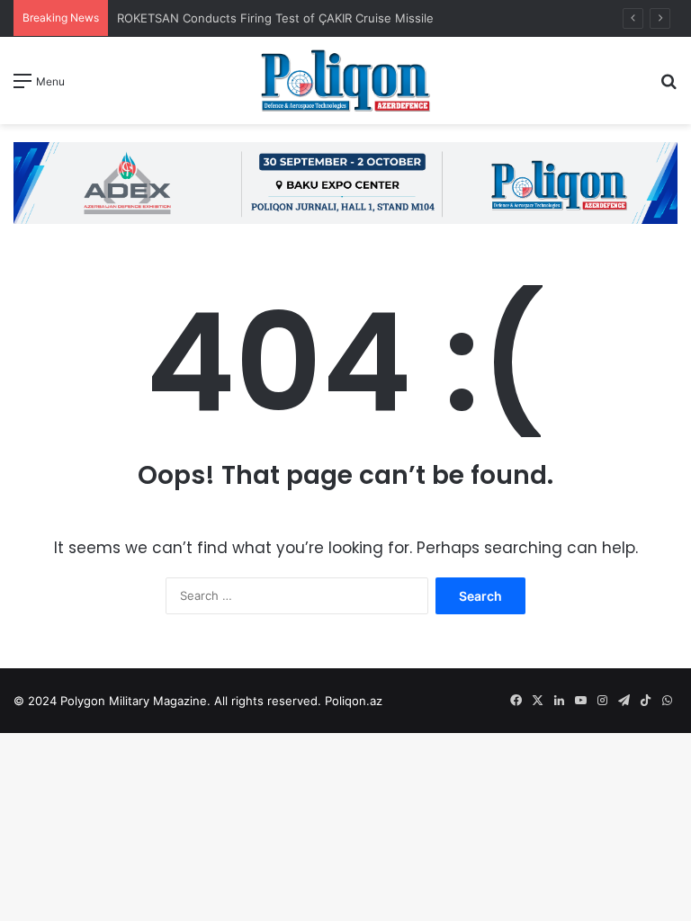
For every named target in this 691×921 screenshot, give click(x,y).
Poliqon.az (353, 700)
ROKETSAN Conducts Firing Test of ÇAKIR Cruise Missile (277, 18)
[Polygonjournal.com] (345, 80)
